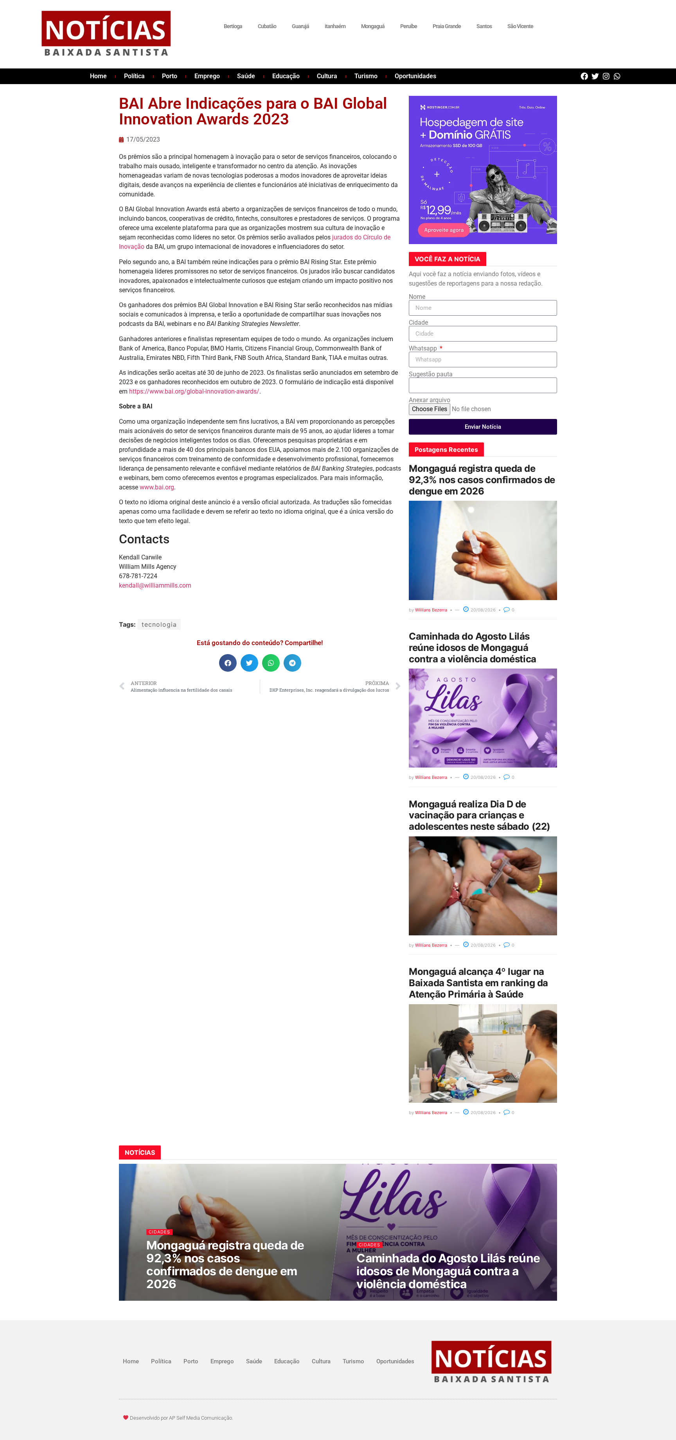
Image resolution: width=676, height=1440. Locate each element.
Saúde (246, 76)
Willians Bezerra (431, 610)
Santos (484, 26)
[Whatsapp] (617, 76)
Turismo (366, 76)
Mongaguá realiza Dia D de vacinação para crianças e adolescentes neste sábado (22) (479, 815)
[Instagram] (606, 76)
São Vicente (520, 26)
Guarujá (300, 26)
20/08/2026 (482, 610)
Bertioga (233, 26)
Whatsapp (424, 348)
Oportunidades (415, 76)
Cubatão (267, 26)
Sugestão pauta (431, 374)
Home (98, 76)
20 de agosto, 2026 (174, 1299)
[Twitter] (595, 76)
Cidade (418, 323)
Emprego (207, 76)
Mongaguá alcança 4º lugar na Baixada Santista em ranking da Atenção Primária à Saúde (478, 983)
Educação (286, 76)
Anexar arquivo (429, 400)
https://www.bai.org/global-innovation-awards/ (194, 391)
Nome (417, 297)
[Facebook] (584, 76)
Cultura (327, 76)
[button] (228, 663)
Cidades (160, 1231)
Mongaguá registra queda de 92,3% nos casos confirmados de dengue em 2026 (482, 480)
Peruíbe (408, 26)
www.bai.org (157, 487)
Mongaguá (373, 26)
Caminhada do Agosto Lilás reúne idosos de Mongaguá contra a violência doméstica (472, 648)
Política (134, 76)
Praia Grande (447, 26)
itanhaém (335, 26)
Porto (169, 76)
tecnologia (159, 624)
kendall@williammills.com (155, 585)
